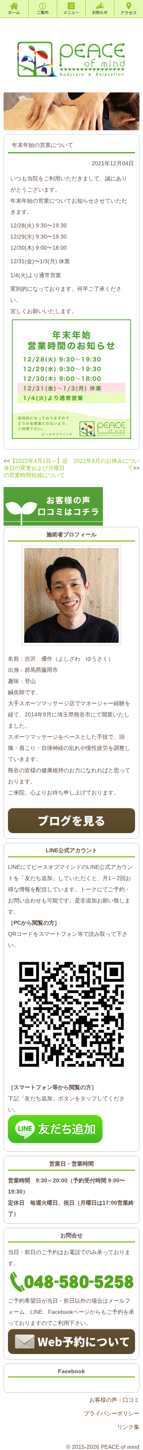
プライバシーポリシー (111, 1413)
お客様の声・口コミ (114, 1400)
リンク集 (128, 1427)
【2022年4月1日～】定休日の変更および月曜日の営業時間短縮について (36, 468)
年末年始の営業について (42, 145)
